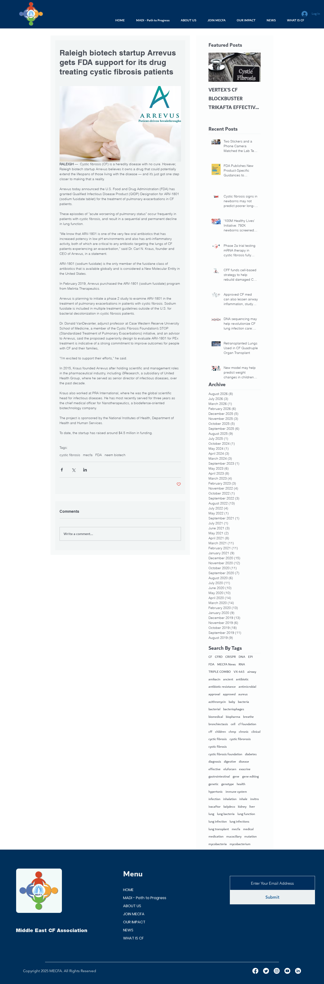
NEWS (128, 930)
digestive (230, 762)
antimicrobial (247, 687)
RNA (242, 664)
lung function (246, 814)
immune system (236, 792)
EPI (250, 657)
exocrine (244, 769)
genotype (227, 784)
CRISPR (230, 657)
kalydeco (229, 807)
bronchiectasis (218, 724)
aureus (243, 694)
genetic (213, 784)
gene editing (250, 776)
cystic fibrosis (70, 455)
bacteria (243, 702)
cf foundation (247, 724)
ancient (228, 679)
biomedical (215, 717)
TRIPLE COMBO (219, 672)
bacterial (214, 709)
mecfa (88, 455)
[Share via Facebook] (62, 469)
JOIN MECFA (133, 914)
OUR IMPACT (134, 922)
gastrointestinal (219, 776)
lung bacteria (226, 814)
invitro (254, 799)
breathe (248, 717)
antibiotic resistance (222, 687)
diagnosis (214, 762)
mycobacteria (217, 844)
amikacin (214, 679)
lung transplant (218, 829)
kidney (242, 807)
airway (251, 672)
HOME (128, 889)
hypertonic (215, 792)
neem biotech (115, 455)
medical (248, 829)
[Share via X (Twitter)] (73, 469)
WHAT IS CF (133, 938)
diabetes (251, 754)
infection (214, 799)
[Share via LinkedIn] (85, 469)
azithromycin (217, 702)
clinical (255, 732)
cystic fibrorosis (240, 739)
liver (252, 807)
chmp (232, 732)
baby (232, 702)
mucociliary (233, 836)
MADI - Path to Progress (144, 898)
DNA (242, 657)
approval (214, 694)
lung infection (217, 821)
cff (210, 732)
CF (210, 657)
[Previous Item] (216, 67)
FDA (98, 455)
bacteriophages (233, 709)
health (241, 784)
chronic (244, 732)
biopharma (233, 717)
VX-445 (239, 672)
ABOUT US (132, 906)
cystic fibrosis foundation (225, 754)
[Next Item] (253, 67)
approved (229, 694)
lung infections (239, 821)
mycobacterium (240, 844)
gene (236, 776)
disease (244, 762)
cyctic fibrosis (217, 739)
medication (215, 836)
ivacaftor (214, 807)
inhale (243, 799)
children (220, 732)
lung (211, 814)
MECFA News (226, 664)
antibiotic (242, 679)
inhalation (229, 799)
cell (233, 724)
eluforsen (229, 769)
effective (214, 769)
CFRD (218, 657)
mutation (250, 836)
